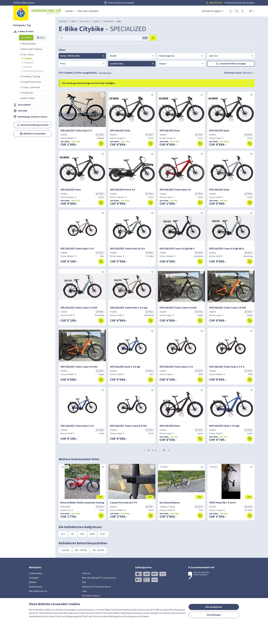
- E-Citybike (26, 58)
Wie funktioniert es (38, 591)
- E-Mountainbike (27, 43)
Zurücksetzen (104, 72)
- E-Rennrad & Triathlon (30, 49)
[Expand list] (103, 56)
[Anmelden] (242, 11)
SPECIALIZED (108, 21)
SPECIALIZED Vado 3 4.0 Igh (125, 367)
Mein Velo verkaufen (88, 11)
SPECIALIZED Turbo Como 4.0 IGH (178, 307)
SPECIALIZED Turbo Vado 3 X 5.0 (226, 367)
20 (164, 450)
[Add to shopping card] (101, 143)
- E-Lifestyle (26, 66)
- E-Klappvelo (27, 62)
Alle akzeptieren (213, 606)
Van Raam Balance (170, 502)
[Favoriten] (231, 11)
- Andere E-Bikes (27, 98)
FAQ (84, 582)
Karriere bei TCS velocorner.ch (96, 586)
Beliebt (32, 582)
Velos (42, 37)
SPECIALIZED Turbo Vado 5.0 (76, 130)
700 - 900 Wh (98, 550)
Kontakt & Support (212, 11)
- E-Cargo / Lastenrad (29, 87)
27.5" (63, 534)
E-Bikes (27, 37)
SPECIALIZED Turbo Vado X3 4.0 (127, 248)
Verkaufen (34, 577)
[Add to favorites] (103, 95)
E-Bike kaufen (35, 573)
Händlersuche (35, 586)
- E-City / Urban (26, 54)
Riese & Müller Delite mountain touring (82, 502)
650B (92, 534)
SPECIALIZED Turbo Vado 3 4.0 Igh (128, 307)
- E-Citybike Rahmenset (32, 71)
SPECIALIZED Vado (120, 130)
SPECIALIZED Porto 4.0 (122, 189)
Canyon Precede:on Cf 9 (123, 502)
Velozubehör (24, 104)
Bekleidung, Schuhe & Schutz (32, 116)
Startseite (63, 21)
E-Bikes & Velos (26, 31)
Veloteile (22, 110)
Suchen (69, 11)
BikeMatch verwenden (34, 133)
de (250, 11)
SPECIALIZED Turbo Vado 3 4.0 (77, 248)
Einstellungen (214, 614)
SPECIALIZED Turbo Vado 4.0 (175, 189)
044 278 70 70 (216, 2)
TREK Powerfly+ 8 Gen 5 (222, 502)
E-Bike (73, 21)
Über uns (86, 573)
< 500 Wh (65, 550)
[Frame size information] (75, 138)
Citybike (96, 21)
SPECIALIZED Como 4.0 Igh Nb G (177, 248)
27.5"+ (103, 534)
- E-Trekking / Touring (29, 76)
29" (72, 534)
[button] (168, 450)
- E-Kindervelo (26, 92)
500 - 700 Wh (81, 550)
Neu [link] (119, 21)
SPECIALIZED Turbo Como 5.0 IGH (78, 307)
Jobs (84, 591)
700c (82, 534)
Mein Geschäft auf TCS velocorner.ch (99, 577)
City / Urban (84, 21)
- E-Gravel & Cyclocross (30, 81)
